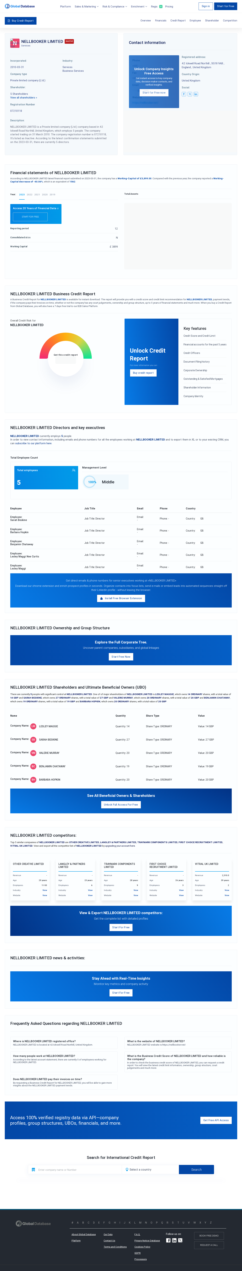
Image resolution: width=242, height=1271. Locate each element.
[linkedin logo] (196, 94)
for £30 (65, 360)
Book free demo (209, 1235)
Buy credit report (143, 372)
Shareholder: (18, 87)
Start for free (30, 216)
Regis (156, 6)
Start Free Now (121, 656)
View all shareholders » (23, 97)
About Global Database (84, 1234)
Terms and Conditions (115, 1246)
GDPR (137, 1253)
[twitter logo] (190, 94)
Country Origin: (191, 74)
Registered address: (194, 57)
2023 (22, 194)
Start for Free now (154, 92)
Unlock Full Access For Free (121, 804)
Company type (18, 74)
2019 (52, 194)
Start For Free (121, 927)
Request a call (209, 1245)
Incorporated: (18, 60)
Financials (160, 20)
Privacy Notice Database (147, 1240)
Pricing (169, 6)
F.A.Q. (137, 1234)
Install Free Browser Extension (123, 598)
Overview (145, 20)
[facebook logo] (184, 94)
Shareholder (212, 20)
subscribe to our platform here (33, 443)
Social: (186, 87)
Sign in (206, 6)
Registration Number (22, 104)
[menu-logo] (20, 6)
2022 (29, 194)
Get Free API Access (216, 1120)
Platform (65, 6)
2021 (37, 194)
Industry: (68, 60)
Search (196, 1169)
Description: (17, 120)
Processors (140, 1259)
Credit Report (178, 20)
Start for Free (225, 6)
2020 (45, 194)
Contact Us (109, 1240)
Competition (230, 20)
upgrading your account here (120, 845)
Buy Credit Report (22, 20)
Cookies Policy (142, 1246)
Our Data (108, 1234)
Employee (195, 20)
